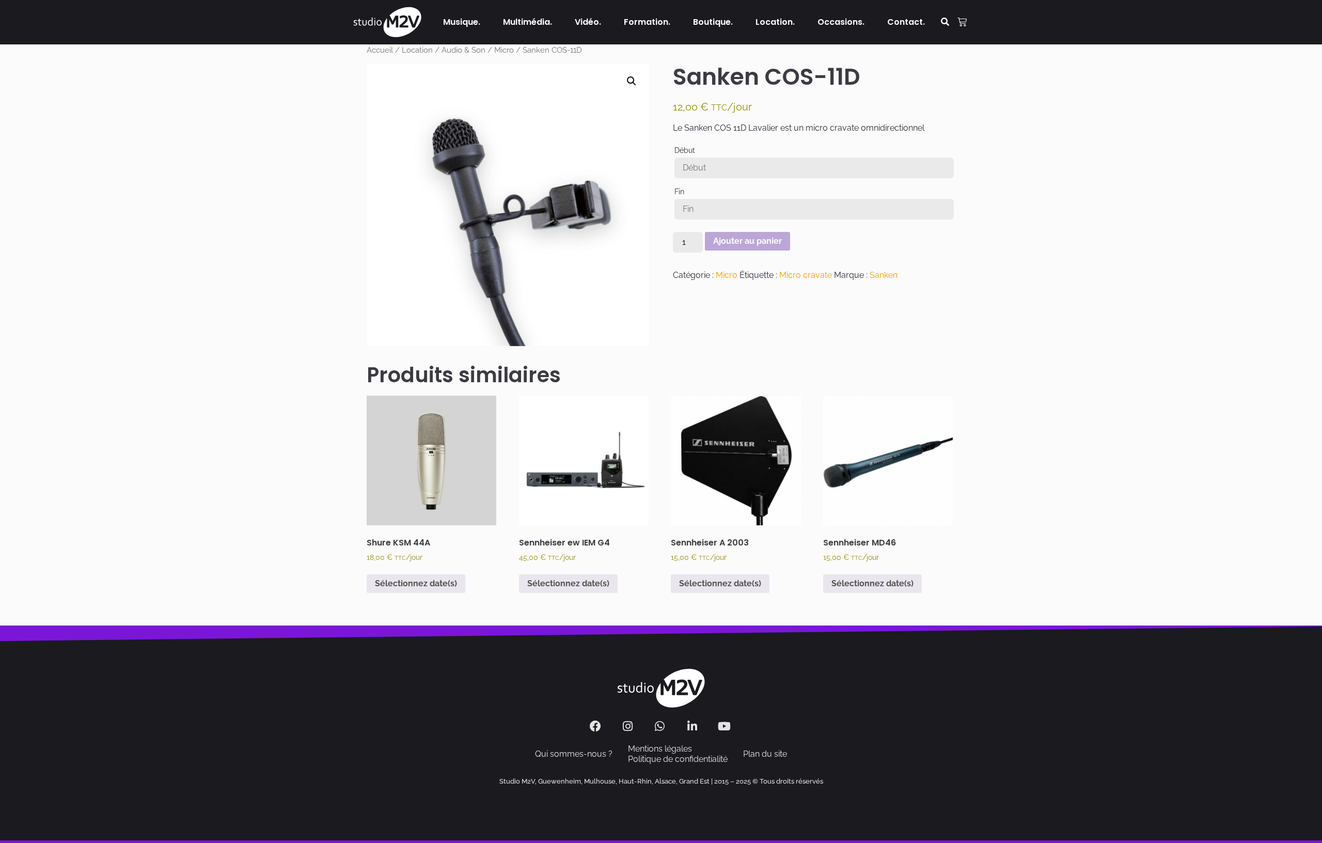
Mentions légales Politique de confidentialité (678, 754)
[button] (945, 22)
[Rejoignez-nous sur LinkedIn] (693, 726)
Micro (504, 49)
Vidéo (587, 22)
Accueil (380, 49)
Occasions (839, 22)
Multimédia (526, 22)
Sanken (884, 275)
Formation (646, 22)
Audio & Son (463, 49)
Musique (460, 22)
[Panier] (962, 22)
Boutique (712, 22)
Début (684, 150)
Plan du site (765, 754)
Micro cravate (805, 275)
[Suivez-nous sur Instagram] (628, 726)
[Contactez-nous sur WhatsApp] (661, 726)
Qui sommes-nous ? (573, 754)
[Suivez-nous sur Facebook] (596, 726)
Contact (905, 22)
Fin (679, 192)
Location (774, 22)
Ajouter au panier (747, 241)
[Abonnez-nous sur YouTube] (725, 726)
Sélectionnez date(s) (416, 583)
